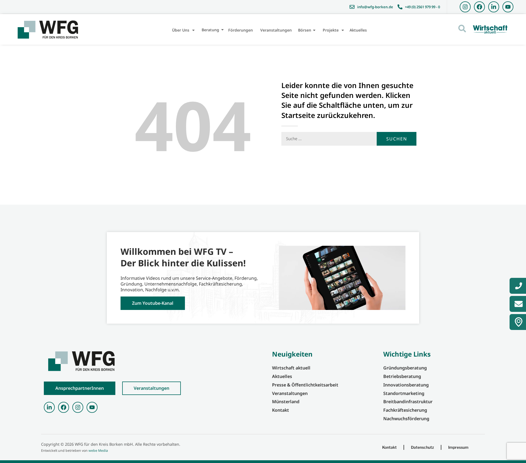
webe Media (98, 450)
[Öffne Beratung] (222, 30)
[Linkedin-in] (493, 6)
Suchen (396, 139)
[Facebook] (479, 6)
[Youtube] (507, 6)
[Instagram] (465, 6)
